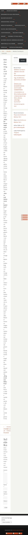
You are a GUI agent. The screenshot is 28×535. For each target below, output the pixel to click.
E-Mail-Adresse (5, 494)
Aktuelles (8, 51)
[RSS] (24, 219)
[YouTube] (24, 215)
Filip (15, 115)
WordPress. (20, 530)
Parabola (14, 530)
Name (5, 485)
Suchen (16, 57)
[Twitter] (24, 217)
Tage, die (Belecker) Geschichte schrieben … (20, 79)
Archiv (3, 520)
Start (3, 51)
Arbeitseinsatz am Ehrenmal (4, 429)
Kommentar (5, 471)
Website (5, 501)
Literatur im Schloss (9, 429)
